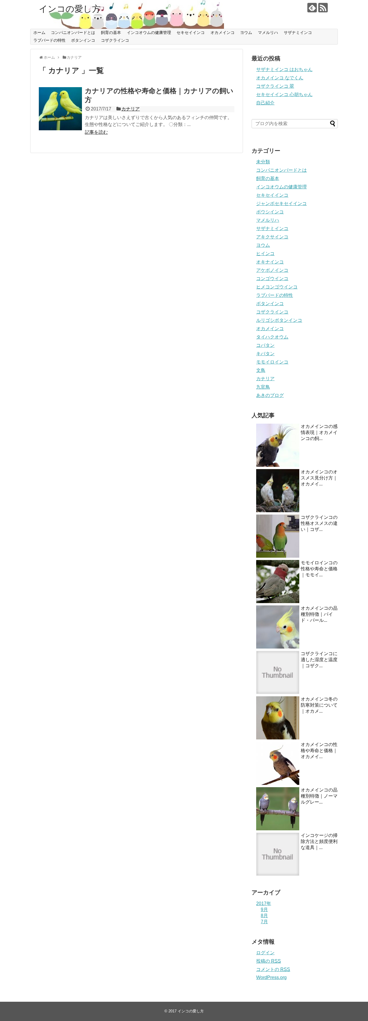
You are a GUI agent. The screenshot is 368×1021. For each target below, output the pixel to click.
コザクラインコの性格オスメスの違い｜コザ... (319, 523)
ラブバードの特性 (49, 40)
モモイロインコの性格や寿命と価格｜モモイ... (319, 568)
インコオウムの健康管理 (149, 32)
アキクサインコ (272, 236)
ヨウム (246, 32)
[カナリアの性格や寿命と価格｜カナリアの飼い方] (60, 108)
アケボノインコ (272, 270)
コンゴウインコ (272, 278)
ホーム (39, 32)
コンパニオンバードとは (73, 32)
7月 (264, 921)
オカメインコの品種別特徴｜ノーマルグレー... (319, 795)
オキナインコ (270, 261)
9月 (264, 909)
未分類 (263, 161)
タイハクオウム (272, 336)
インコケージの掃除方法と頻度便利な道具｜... (319, 841)
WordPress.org (271, 977)
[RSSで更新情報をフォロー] (323, 7)
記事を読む (96, 132)
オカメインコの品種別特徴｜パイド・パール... (319, 614)
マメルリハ (268, 32)
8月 (264, 915)
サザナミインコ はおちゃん (284, 69)
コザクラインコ (115, 40)
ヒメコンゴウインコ (277, 286)
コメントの (273, 969)
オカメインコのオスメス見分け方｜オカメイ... (319, 477)
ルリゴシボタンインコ (279, 320)
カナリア (130, 108)
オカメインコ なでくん (279, 77)
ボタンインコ (83, 40)
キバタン (265, 353)
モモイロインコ (272, 362)
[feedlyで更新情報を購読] (312, 7)
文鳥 (260, 370)
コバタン (265, 345)
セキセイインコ (191, 32)
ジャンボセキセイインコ (281, 203)
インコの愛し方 (70, 9)
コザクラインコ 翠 (275, 86)
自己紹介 (265, 102)
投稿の (268, 961)
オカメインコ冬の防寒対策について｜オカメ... (319, 705)
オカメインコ (222, 32)
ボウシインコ (270, 211)
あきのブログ (270, 395)
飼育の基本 (111, 32)
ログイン (265, 952)
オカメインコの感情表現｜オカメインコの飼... (319, 432)
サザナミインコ (298, 32)
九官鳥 (263, 387)
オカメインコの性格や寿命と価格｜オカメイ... (319, 750)
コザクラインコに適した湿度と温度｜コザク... (319, 659)
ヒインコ (265, 253)
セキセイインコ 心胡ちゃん (284, 94)
